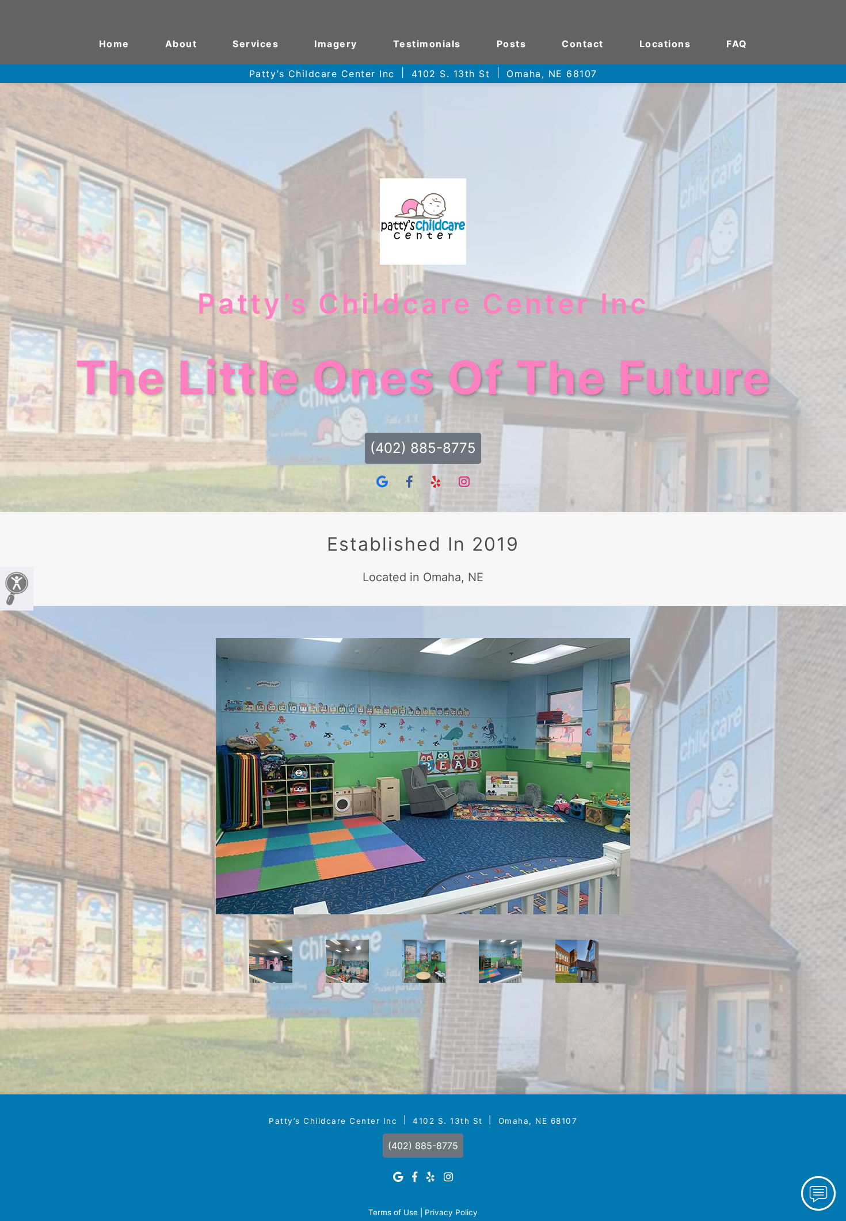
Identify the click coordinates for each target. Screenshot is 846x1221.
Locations (665, 43)
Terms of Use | (395, 1212)
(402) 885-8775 (423, 448)
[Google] (382, 482)
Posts (512, 43)
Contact (583, 43)
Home (114, 43)
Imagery (335, 43)
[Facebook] (409, 482)
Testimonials (427, 43)
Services (256, 43)
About (181, 43)
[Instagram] (464, 482)
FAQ (737, 43)
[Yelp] (435, 482)
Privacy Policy (451, 1212)
